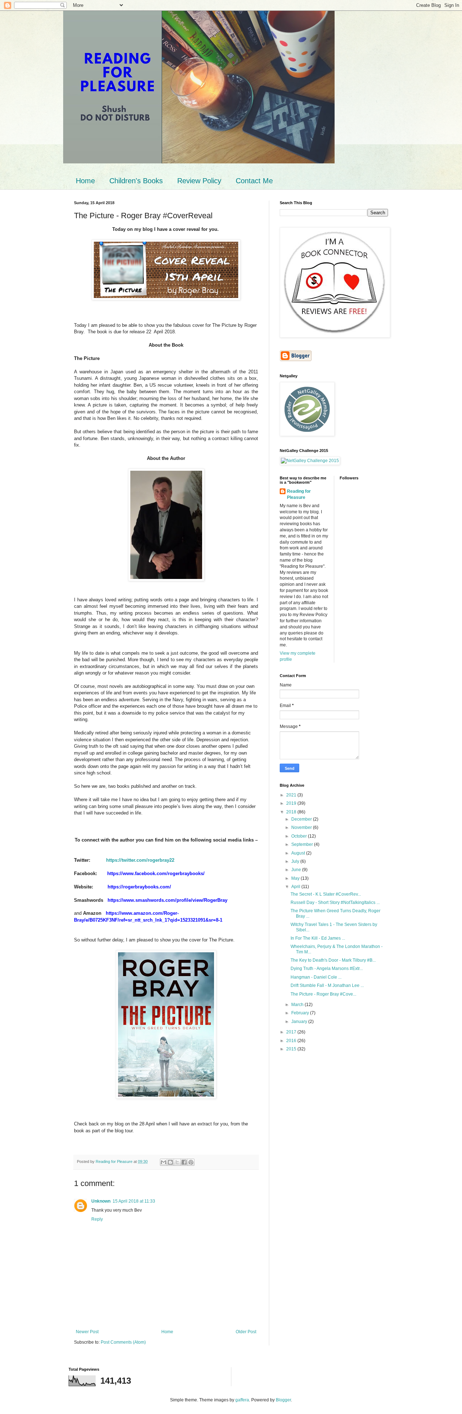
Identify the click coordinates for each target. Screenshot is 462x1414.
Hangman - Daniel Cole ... (316, 977)
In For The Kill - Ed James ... (318, 938)
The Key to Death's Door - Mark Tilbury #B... (333, 960)
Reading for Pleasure (299, 494)
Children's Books (136, 181)
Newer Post (87, 1331)
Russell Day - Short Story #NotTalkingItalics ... (335, 902)
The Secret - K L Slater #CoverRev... (326, 894)
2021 (291, 795)
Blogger (283, 1399)
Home (85, 181)
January (299, 1021)
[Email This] (163, 1162)
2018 (291, 811)
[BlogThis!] (170, 1162)
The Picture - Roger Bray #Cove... (323, 994)
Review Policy (199, 181)
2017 (291, 1032)
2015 (291, 1048)
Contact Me (254, 181)
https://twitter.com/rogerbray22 (140, 860)
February (300, 1012)
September (302, 844)
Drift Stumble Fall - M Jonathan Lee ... (327, 985)
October (299, 836)
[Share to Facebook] (184, 1162)
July (295, 861)
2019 (291, 803)
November (302, 827)
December (302, 819)
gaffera (242, 1399)
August (298, 853)
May (296, 878)
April (296, 886)
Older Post (246, 1331)
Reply (97, 1219)
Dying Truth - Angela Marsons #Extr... (327, 968)
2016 (291, 1040)
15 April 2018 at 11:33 (134, 1201)
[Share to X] (177, 1162)
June (296, 869)
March (298, 1004)
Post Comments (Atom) (123, 1342)
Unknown (100, 1201)
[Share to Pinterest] (191, 1162)
